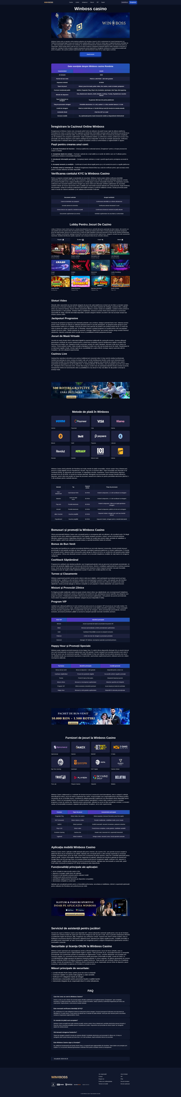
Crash (99, 239)
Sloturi (119, 239)
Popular (59, 239)
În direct (79, 239)
